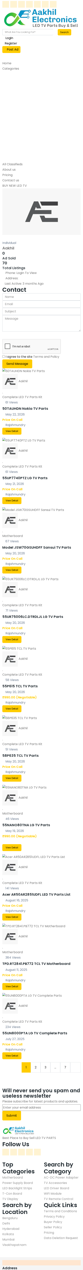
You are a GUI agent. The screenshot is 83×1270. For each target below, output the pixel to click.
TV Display (12, 111)
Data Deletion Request (61, 1238)
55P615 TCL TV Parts (20, 686)
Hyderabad (10, 1229)
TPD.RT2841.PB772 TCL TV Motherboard (36, 963)
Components (15, 143)
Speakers (12, 153)
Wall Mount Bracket (20, 159)
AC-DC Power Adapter (22, 132)
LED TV (10, 79)
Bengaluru (10, 1218)
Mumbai (8, 1239)
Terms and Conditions (60, 1211)
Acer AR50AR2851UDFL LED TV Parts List (36, 894)
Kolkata (8, 1234)
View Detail (12, 431)
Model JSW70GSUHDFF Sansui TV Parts (36, 547)
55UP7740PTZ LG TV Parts (24, 478)
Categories (11, 68)
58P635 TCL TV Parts (20, 755)
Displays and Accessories (27, 100)
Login (9, 38)
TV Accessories (16, 137)
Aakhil (8, 248)
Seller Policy (53, 1227)
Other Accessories (20, 121)
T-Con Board (14, 95)
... (55, 1067)
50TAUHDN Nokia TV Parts (25, 408)
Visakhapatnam (14, 1245)
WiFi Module (13, 148)
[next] (75, 1067)
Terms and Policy (46, 356)
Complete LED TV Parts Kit (22, 397)
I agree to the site (32, 356)
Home (6, 63)
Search (64, 32)
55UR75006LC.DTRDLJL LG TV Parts (32, 616)
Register (11, 43)
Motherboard (15, 84)
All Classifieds (12, 164)
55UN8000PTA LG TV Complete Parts (34, 1033)
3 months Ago (24, 283)
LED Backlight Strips (19, 105)
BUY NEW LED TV (14, 185)
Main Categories (18, 74)
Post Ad (12, 49)
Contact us (10, 180)
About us (9, 169)
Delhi (6, 1223)
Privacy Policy (54, 1216)
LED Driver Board (17, 116)
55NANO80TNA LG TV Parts (26, 825)
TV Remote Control (19, 127)
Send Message (17, 364)
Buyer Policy (53, 1222)
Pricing (7, 175)
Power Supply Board (20, 90)
